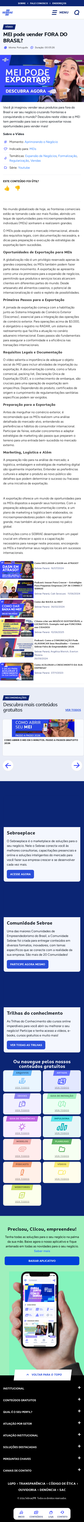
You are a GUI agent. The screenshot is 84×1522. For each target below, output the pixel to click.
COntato (62, 1516)
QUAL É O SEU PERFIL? (17, 1412)
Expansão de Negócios (41, 156)
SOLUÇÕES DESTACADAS (20, 1447)
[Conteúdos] (36, 1512)
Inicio (21, 1516)
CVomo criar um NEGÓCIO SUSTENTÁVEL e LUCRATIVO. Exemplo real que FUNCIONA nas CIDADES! (58, 624)
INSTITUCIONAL (13, 1388)
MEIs (32, 149)
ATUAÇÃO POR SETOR (17, 1423)
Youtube (24, 167)
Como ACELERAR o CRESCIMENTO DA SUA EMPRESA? (58, 666)
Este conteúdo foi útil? (21, 181)
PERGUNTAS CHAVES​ (17, 1459)
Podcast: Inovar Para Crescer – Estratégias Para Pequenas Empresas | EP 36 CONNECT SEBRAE (58, 585)
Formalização (67, 156)
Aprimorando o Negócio (41, 142)
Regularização (19, 160)
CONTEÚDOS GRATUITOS (19, 1400)
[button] (8, 765)
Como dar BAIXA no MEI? (48, 601)
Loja (51, 1516)
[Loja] (51, 1512)
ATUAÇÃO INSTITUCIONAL (20, 1435)
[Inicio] (21, 1512)
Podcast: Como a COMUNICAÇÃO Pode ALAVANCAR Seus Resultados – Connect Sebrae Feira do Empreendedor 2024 (56, 643)
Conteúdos (36, 1516)
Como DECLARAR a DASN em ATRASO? (56, 563)
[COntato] (62, 1512)
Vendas (35, 160)
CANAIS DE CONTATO (17, 1470)
